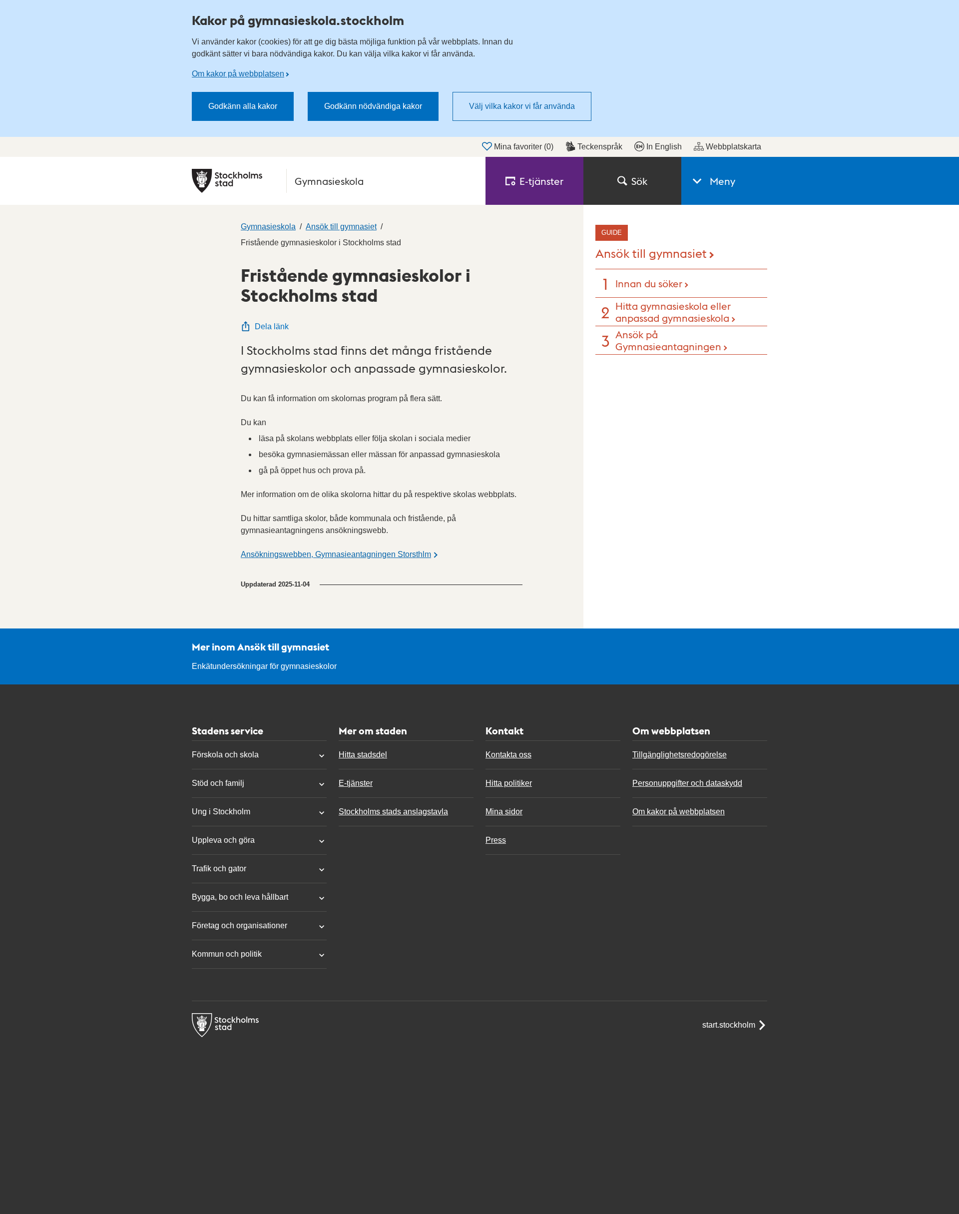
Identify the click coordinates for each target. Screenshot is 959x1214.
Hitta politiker (508, 783)
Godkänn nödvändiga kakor (373, 106)
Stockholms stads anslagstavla (393, 811)
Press (495, 840)
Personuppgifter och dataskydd (687, 783)
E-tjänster (356, 783)
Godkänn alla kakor (242, 106)
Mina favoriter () (523, 146)
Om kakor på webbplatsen (238, 73)
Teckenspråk (599, 146)
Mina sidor (503, 811)
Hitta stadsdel (363, 754)
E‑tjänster (541, 180)
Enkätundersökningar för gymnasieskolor (264, 666)
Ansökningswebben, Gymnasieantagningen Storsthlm (336, 554)
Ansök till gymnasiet (651, 252)
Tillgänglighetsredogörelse (679, 754)
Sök (639, 180)
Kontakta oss (508, 754)
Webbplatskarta (733, 146)
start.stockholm (728, 1025)
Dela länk (272, 326)
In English (664, 146)
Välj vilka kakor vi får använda (522, 106)
